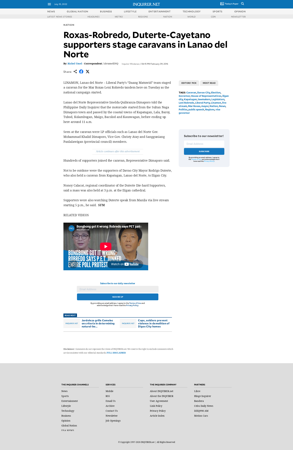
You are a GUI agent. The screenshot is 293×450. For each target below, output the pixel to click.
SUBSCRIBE (204, 151)
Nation (68, 24)
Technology (67, 410)
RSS (108, 396)
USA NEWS (67, 430)
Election (216, 92)
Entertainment (69, 401)
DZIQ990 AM (201, 410)
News (51, 11)
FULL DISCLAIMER (116, 352)
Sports (65, 396)
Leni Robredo (186, 102)
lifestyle (130, 11)
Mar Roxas (194, 106)
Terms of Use (135, 303)
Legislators (217, 99)
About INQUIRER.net (161, 391)
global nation (77, 11)
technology (192, 11)
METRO (119, 16)
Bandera (199, 401)
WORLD (191, 16)
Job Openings (113, 420)
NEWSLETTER (238, 16)
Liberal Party (202, 102)
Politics (183, 109)
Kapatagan (190, 99)
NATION (167, 16)
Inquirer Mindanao (131, 63)
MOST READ (209, 83)
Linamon (216, 102)
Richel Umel (75, 63)
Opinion (65, 420)
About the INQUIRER (161, 396)
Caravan (191, 92)
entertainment (160, 11)
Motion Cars (201, 415)
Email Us (110, 401)
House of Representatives (206, 95)
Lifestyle (66, 405)
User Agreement (159, 401)
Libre (197, 391)
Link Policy (156, 405)
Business (66, 415)
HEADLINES (93, 16)
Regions (209, 109)
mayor (205, 106)
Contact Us (112, 410)
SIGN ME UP (117, 297)
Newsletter (112, 415)
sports (217, 11)
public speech (196, 109)
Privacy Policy (132, 305)
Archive (110, 405)
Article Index (157, 415)
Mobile (109, 391)
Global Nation (69, 425)
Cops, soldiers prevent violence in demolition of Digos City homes (154, 323)
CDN (213, 16)
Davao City (203, 92)
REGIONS (143, 16)
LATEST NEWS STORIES (59, 16)
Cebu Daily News (203, 405)
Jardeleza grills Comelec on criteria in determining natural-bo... (98, 323)
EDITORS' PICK (189, 83)
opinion (240, 11)
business (106, 11)
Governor (184, 95)
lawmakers (204, 99)
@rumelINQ (111, 63)
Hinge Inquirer (202, 396)
